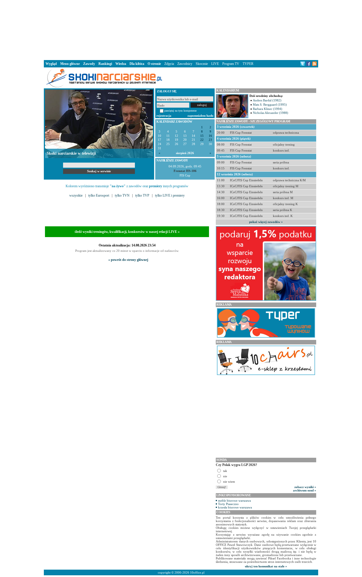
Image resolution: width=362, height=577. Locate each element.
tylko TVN (122, 195)
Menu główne (70, 64)
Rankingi (105, 64)
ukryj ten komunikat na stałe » (266, 566)
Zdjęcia (169, 64)
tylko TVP (142, 195)
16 (210, 135)
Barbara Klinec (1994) (267, 108)
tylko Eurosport (98, 195)
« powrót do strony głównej (128, 260)
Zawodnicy (184, 64)
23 (210, 139)
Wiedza (120, 64)
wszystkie (76, 195)
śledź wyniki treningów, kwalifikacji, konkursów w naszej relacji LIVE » (127, 232)
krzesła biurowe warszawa (235, 507)
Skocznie (202, 64)
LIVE (215, 64)
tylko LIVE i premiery (170, 195)
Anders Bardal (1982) (267, 100)
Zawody (89, 64)
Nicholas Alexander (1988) (270, 112)
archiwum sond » (304, 490)
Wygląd (51, 64)
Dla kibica (137, 64)
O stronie (154, 64)
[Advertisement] (181, 29)
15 (202, 135)
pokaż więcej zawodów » (266, 221)
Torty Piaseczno (228, 504)
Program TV (230, 64)
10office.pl (197, 572)
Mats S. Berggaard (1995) (270, 104)
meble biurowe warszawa (234, 500)
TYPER (248, 64)
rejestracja (163, 115)
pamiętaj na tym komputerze (180, 110)
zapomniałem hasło (201, 115)
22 (202, 139)
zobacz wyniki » (305, 487)
